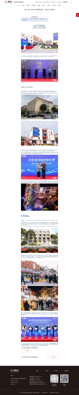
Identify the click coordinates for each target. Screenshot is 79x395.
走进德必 (23, 5)
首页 (19, 5)
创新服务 (38, 5)
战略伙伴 (56, 370)
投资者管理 (66, 370)
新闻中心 (43, 5)
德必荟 (37, 370)
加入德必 (48, 5)
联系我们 (59, 5)
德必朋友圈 (33, 5)
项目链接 (28, 5)
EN (69, 2)
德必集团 (43, 223)
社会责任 (46, 370)
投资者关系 (54, 5)
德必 (34, 26)
